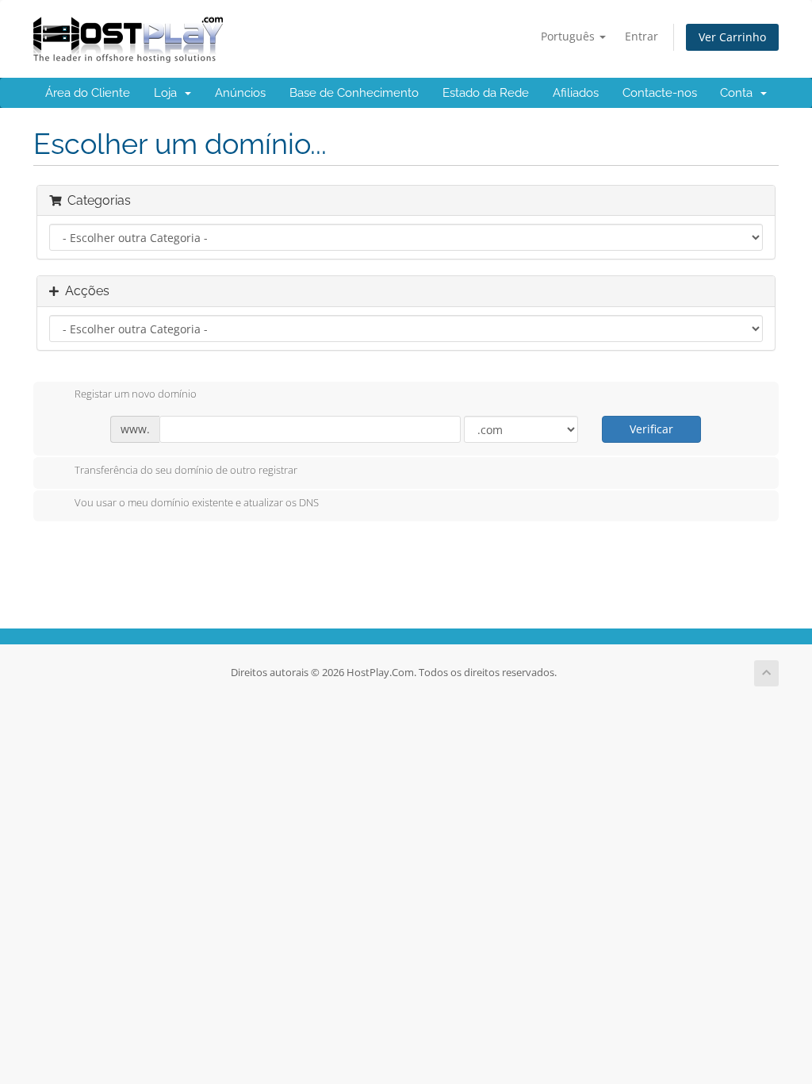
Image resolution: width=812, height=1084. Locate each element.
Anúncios (240, 93)
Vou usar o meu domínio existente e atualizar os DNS (197, 503)
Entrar (641, 36)
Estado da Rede (485, 93)
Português (569, 36)
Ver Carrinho (732, 36)
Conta (739, 93)
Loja (168, 93)
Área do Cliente (87, 93)
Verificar (651, 428)
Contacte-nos (659, 93)
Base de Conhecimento (354, 93)
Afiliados (576, 93)
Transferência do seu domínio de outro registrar (186, 470)
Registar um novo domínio (136, 394)
